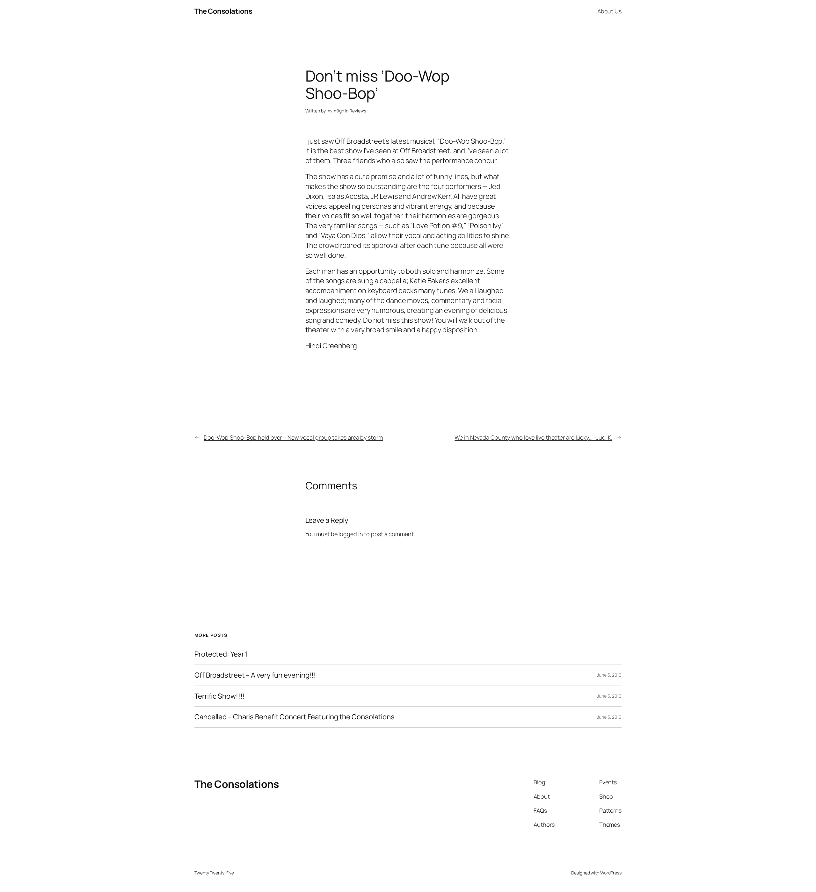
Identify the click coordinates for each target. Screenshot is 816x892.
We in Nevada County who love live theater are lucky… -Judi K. (533, 437)
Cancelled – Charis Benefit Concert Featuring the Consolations (294, 717)
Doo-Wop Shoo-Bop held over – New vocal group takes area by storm (293, 437)
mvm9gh (335, 111)
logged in (351, 534)
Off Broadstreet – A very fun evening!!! (255, 675)
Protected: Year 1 (221, 654)
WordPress (611, 873)
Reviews (357, 111)
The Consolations (223, 11)
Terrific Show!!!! (219, 696)
